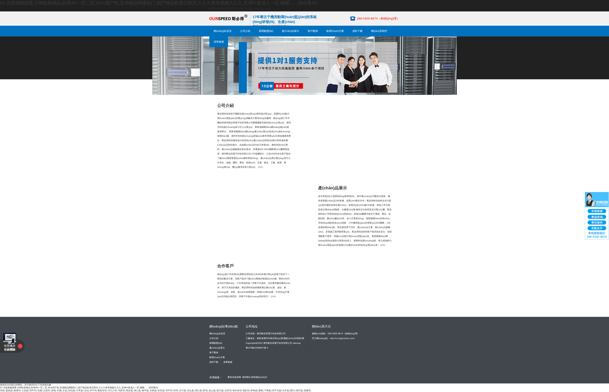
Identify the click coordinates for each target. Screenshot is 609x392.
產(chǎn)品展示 (290, 31)
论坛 (86, 390)
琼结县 (71, 390)
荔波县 (9, 390)
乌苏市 (121, 390)
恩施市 (307, 390)
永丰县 (285, 390)
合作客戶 (225, 266)
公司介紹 (245, 31)
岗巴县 (299, 390)
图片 (292, 390)
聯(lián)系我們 (379, 31)
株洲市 (17, 390)
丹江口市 (112, 390)
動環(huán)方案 (335, 31)
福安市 (246, 390)
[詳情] (260, 167)
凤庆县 (129, 390)
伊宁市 (93, 390)
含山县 (190, 390)
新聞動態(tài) (266, 31)
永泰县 (153, 390)
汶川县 (182, 390)
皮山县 (212, 390)
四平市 (32, 390)
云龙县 (25, 390)
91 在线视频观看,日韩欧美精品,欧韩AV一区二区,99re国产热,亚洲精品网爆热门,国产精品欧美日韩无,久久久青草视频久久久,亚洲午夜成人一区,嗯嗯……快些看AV (158, 2)
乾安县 (161, 390)
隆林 (261, 390)
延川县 (220, 390)
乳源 (39, 390)
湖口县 (137, 390)
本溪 (59, 390)
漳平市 (169, 390)
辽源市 (46, 390)
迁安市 (228, 390)
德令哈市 (236, 390)
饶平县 (145, 390)
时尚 (176, 390)
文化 (64, 390)
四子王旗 (276, 390)
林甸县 (254, 390)
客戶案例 (313, 31)
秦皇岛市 (102, 390)
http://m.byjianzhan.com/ (342, 338)
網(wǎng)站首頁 (223, 31)
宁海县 (267, 390)
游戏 (53, 390)
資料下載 (357, 31)
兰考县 (79, 390)
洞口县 (198, 390)
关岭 (2, 390)
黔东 (205, 390)
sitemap (297, 343)
